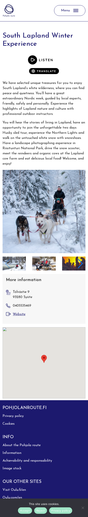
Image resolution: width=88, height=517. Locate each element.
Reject (40, 510)
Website (19, 314)
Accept (25, 510)
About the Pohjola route (22, 445)
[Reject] (83, 508)
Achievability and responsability (27, 460)
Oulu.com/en (12, 497)
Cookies (9, 424)
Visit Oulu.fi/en (14, 490)
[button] (80, 263)
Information (12, 453)
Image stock (12, 468)
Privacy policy (13, 416)
